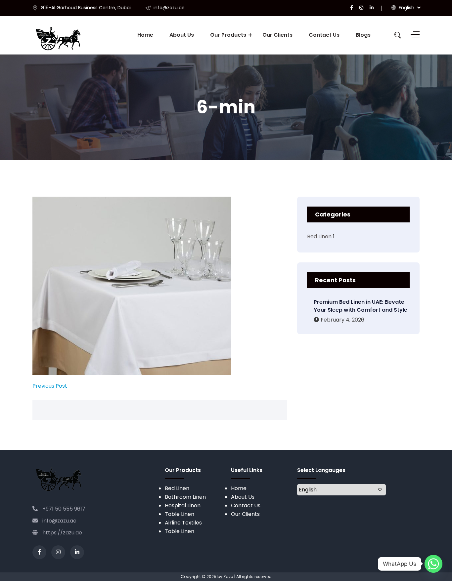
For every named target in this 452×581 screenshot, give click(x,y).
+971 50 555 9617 (63, 509)
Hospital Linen (183, 505)
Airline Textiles (183, 522)
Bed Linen (319, 236)
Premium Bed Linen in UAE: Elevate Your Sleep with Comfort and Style (360, 306)
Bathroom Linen (185, 497)
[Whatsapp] (433, 564)
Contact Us (324, 35)
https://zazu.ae (61, 532)
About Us (181, 35)
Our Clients (277, 35)
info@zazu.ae (58, 520)
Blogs (363, 35)
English (405, 7)
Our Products (228, 35)
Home (145, 35)
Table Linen (179, 514)
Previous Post (49, 386)
